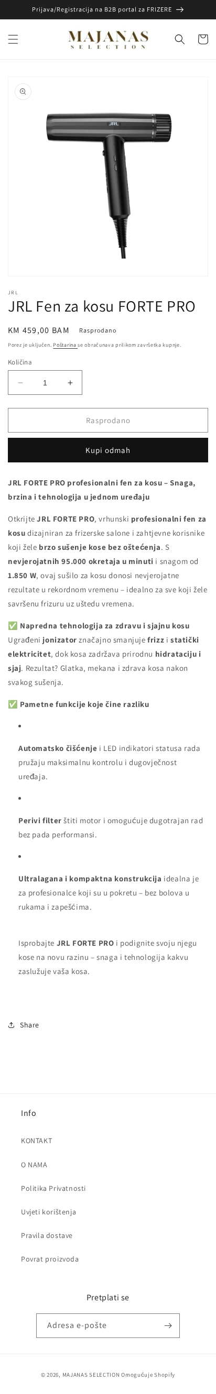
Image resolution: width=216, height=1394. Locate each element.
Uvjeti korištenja (48, 1211)
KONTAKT (36, 1140)
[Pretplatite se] (167, 1325)
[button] (13, 39)
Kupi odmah (108, 450)
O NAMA (34, 1164)
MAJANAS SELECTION (91, 1374)
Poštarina (65, 344)
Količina (20, 362)
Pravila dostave (47, 1235)
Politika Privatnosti (53, 1188)
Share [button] (29, 1025)
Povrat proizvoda (50, 1259)
